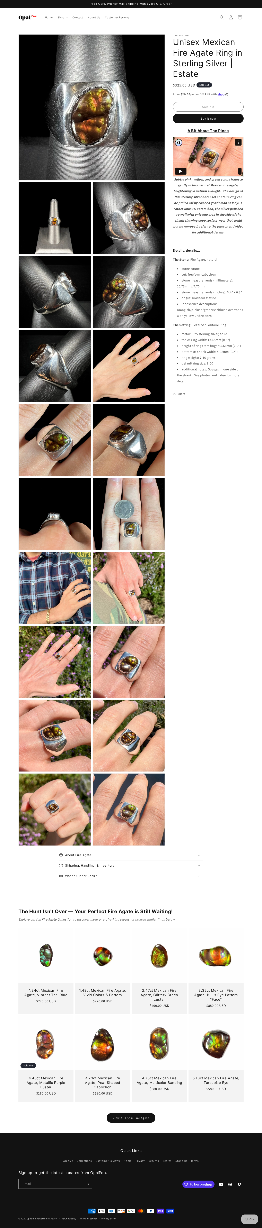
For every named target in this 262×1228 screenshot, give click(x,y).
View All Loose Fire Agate (131, 1118)
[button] (62, 17)
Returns (153, 1160)
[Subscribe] (87, 1184)
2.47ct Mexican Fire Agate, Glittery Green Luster (159, 994)
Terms (195, 1160)
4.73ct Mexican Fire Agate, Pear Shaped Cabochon (102, 1082)
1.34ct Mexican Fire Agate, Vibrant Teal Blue (45, 992)
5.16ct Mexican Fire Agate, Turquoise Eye (216, 1080)
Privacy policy (108, 1218)
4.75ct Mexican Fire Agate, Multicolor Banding (159, 1080)
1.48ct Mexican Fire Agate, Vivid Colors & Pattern (102, 992)
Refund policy (69, 1218)
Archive (68, 1160)
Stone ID (181, 1160)
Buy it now (208, 118)
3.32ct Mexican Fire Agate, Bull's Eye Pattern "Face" (216, 994)
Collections (84, 1160)
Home (127, 1160)
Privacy (140, 1160)
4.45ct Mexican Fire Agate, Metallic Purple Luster (46, 1082)
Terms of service (88, 1218)
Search (167, 1160)
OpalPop (31, 1218)
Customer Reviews (108, 1160)
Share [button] (181, 394)
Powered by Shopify (47, 1218)
